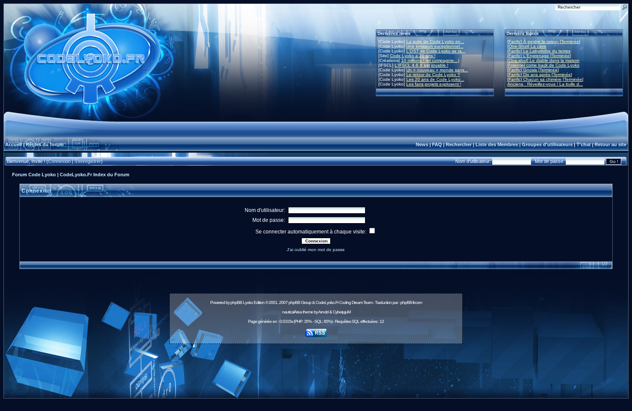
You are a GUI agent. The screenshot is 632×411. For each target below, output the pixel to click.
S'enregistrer (87, 161)
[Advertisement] (316, 366)
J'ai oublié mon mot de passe (316, 249)
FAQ (437, 144)
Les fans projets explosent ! (433, 84)
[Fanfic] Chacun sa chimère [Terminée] (545, 79)
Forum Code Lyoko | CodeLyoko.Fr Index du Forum (70, 174)
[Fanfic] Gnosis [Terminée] (533, 69)
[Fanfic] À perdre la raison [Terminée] (543, 41)
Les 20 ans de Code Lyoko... (435, 79)
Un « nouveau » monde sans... (437, 69)
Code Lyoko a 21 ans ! (413, 55)
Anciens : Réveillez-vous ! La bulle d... (545, 84)
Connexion (59, 161)
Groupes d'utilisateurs (547, 144)
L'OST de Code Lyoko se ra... (436, 51)
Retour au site (610, 144)
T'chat (584, 144)
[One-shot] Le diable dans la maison (543, 60)
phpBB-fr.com (411, 302)
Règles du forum (45, 144)
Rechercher (459, 144)
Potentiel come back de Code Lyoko (543, 65)
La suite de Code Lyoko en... (435, 41)
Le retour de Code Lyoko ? (433, 74)
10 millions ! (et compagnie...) (430, 60)
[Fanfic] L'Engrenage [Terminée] (539, 55)
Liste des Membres (497, 144)
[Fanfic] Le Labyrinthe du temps (539, 51)
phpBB (236, 302)
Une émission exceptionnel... (434, 46)
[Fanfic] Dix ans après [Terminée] (539, 74)
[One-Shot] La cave (526, 46)
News (422, 144)
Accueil (13, 144)
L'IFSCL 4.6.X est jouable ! (421, 65)
